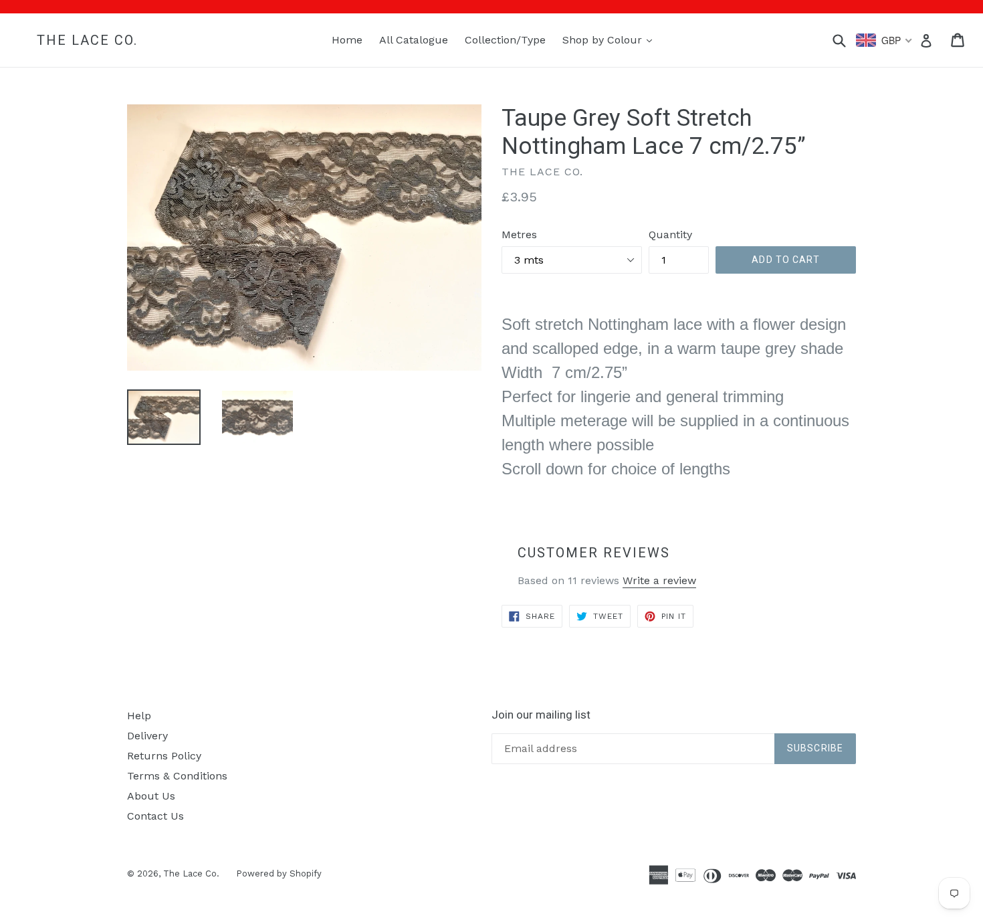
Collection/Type (505, 39)
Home (347, 39)
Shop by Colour (610, 39)
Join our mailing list (541, 714)
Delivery (147, 735)
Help (139, 715)
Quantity (670, 234)
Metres (519, 234)
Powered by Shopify (279, 873)
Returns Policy (164, 755)
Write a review (659, 580)
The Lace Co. (87, 40)
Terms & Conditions (177, 775)
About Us (151, 796)
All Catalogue (413, 39)
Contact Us (155, 816)
